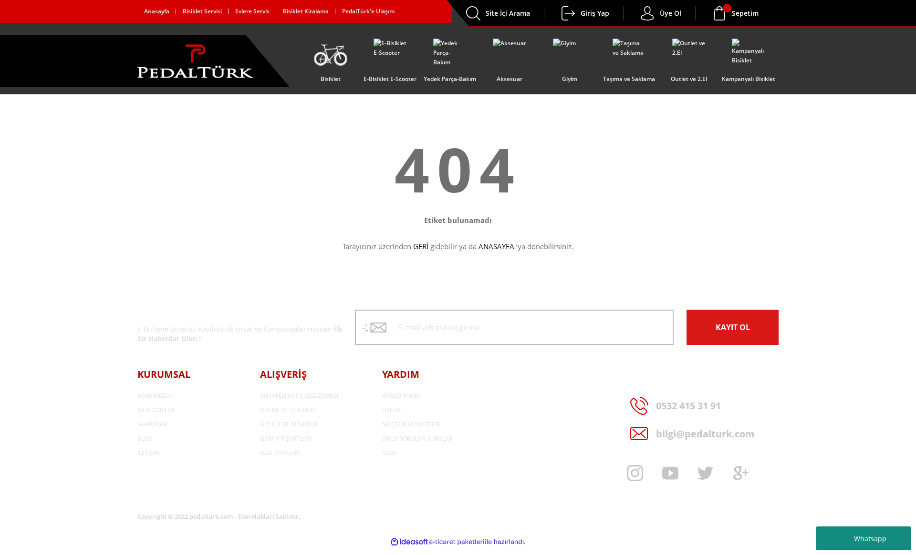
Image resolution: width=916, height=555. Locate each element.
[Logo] (195, 61)
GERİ (420, 246)
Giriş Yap (595, 13)
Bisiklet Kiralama (306, 11)
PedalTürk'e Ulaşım (368, 11)
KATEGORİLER (155, 410)
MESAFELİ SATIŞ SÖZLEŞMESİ (299, 396)
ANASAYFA (496, 246)
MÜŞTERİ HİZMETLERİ (411, 424)
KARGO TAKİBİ (401, 396)
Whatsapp (870, 538)
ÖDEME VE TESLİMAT (288, 410)
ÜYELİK (391, 410)
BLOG (145, 438)
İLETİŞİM (148, 453)
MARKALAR (152, 424)
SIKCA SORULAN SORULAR (417, 438)
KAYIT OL (733, 327)
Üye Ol (670, 13)
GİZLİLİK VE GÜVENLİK (289, 424)
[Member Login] (568, 13)
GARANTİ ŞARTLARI (285, 438)
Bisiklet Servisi (202, 11)
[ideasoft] (409, 541)
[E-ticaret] (457, 542)
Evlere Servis (252, 11)
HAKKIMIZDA (154, 396)
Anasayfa (156, 11)
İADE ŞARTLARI (280, 453)
